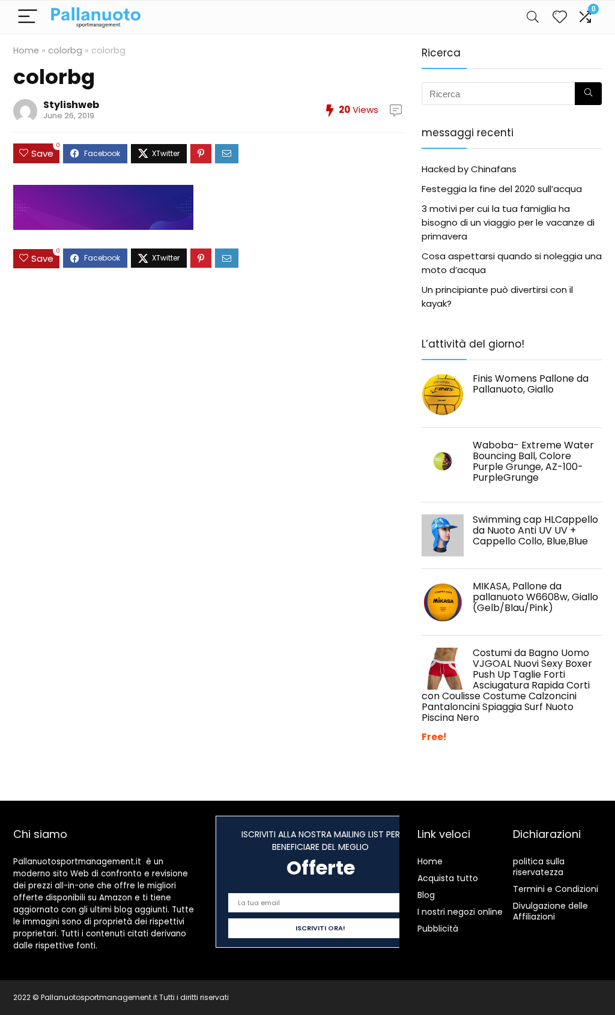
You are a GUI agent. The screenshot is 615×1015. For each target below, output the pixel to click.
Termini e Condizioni (555, 889)
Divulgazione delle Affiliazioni (550, 911)
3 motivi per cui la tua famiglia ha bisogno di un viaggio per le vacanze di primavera (508, 222)
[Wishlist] (560, 17)
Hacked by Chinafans (469, 169)
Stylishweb (71, 105)
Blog (426, 895)
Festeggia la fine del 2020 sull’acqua (502, 188)
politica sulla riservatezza (539, 866)
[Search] (532, 17)
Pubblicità (437, 929)
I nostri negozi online (460, 912)
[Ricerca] (588, 93)
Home (26, 50)
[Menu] (27, 17)
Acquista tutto (447, 878)
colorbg (65, 50)
